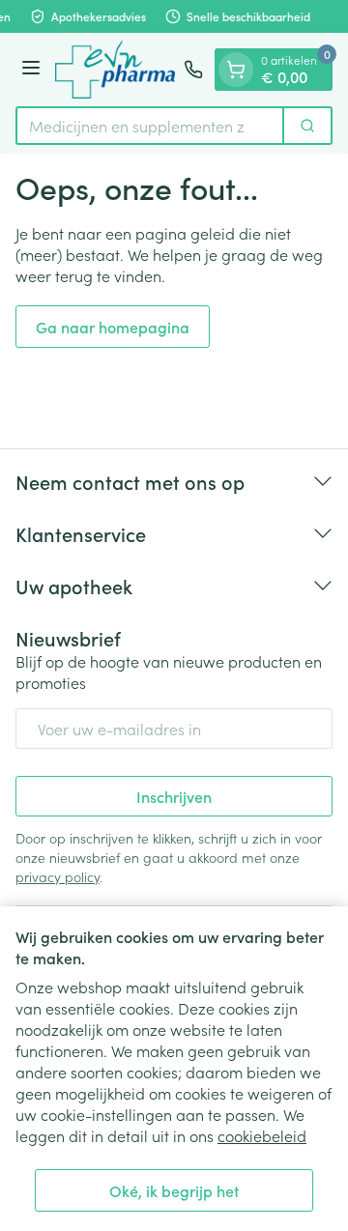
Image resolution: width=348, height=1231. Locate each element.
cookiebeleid (262, 1135)
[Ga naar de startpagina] (115, 70)
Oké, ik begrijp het (174, 1190)
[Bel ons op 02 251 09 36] (193, 69)
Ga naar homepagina (112, 326)
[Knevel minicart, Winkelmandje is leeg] (235, 69)
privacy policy (57, 876)
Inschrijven (174, 796)
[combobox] (149, 125)
